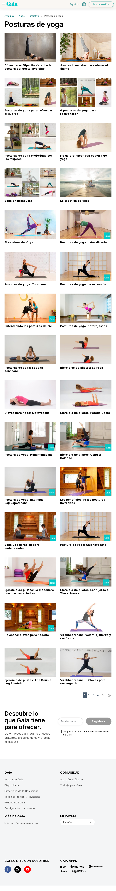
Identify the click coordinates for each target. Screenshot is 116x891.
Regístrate (98, 721)
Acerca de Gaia (14, 779)
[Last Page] (110, 695)
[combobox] (77, 822)
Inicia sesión (101, 4)
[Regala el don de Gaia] (84, 4)
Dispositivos (12, 785)
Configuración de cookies (20, 808)
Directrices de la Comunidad (21, 790)
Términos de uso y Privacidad (22, 796)
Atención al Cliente (71, 779)
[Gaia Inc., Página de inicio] (12, 4)
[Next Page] (103, 695)
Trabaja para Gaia (71, 785)
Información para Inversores (21, 823)
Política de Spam (15, 802)
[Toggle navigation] (3, 3)
